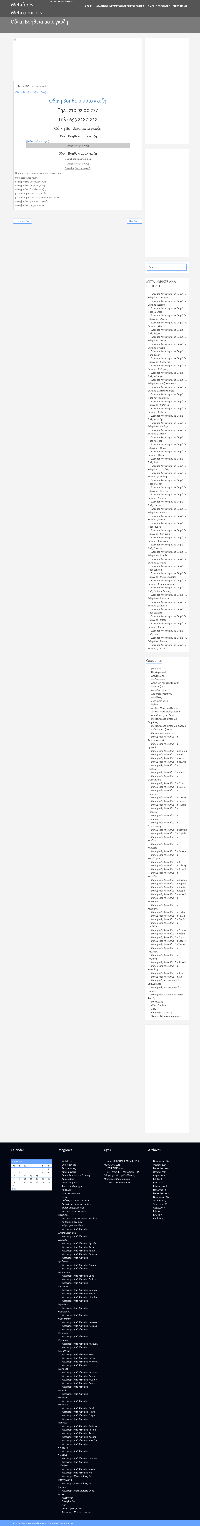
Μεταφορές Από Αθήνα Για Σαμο (167, 937)
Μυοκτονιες (157, 1001)
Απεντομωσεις (158, 676)
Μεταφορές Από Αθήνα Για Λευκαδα (169, 894)
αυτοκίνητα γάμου (160, 701)
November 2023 (161, 1161)
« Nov (13, 1189)
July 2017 (157, 1211)
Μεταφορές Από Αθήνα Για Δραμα (168, 772)
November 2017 (161, 1197)
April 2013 (158, 1218)
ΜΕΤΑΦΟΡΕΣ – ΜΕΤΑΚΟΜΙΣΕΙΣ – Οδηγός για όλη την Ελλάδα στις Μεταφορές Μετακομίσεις (122, 1175)
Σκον (153, 1009)
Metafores (156, 668)
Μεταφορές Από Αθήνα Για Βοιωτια (168, 762)
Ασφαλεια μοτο (159, 690)
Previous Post (23, 221)
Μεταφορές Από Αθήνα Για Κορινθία (169, 869)
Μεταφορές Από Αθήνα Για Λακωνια (169, 880)
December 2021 (161, 1168)
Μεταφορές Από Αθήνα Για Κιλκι (167, 862)
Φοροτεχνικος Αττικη (161, 1012)
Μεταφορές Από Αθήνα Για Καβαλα (169, 833)
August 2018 (159, 1175)
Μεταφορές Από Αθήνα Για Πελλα (168, 916)
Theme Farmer (65, 1523)
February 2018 (160, 1186)
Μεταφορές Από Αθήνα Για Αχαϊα (168, 758)
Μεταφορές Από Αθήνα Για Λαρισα (168, 883)
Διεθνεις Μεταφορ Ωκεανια (164, 708)
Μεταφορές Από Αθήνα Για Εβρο (167, 783)
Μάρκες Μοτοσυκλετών (163, 733)
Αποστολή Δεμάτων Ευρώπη (165, 683)
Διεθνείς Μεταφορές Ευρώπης (166, 711)
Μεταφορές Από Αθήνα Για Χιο (166, 977)
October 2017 (159, 1200)
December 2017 (161, 1193)
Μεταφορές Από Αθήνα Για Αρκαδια (169, 751)
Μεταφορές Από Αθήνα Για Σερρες (168, 941)
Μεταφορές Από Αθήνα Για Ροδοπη (168, 933)
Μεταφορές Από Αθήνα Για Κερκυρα (169, 851)
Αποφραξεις (157, 686)
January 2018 (159, 1190)
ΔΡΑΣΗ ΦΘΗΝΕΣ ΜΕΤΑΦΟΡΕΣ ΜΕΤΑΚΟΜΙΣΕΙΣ (120, 6)
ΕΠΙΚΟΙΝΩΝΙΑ (180, 6)
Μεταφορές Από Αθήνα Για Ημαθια (168, 805)
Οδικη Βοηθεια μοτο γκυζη (31, 92)
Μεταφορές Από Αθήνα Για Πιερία (168, 919)
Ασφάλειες (156, 697)
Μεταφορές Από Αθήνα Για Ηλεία (168, 801)
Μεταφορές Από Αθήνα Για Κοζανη (168, 865)
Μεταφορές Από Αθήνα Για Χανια (167, 973)
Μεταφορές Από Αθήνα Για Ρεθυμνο (169, 930)
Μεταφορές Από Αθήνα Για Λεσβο (168, 890)
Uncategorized (39, 86)
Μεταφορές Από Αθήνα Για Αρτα (167, 754)
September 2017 (161, 1204)
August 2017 (159, 1207)
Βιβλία (154, 704)
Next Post (133, 221)
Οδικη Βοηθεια (158, 1005)
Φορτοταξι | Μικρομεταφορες (166, 1016)
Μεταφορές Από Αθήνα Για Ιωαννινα (169, 830)
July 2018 (157, 1179)
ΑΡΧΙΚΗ (89, 6)
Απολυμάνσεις (158, 679)
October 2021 (159, 1172)
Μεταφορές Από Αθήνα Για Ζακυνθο (169, 797)
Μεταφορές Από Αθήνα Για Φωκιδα (169, 962)
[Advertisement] (169, 93)
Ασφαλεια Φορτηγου (161, 694)
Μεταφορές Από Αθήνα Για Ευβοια (168, 787)
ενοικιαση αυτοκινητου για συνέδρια (169, 726)
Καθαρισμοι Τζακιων (161, 729)
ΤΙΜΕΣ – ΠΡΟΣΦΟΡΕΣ (159, 6)
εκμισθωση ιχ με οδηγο (162, 715)
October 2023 (159, 1165)
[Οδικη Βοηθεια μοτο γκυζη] (38, 141)
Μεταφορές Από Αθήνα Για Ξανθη (168, 912)
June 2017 (157, 1215)
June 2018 (158, 1182)
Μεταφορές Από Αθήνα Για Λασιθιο (168, 887)
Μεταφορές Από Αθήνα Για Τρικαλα (168, 944)
